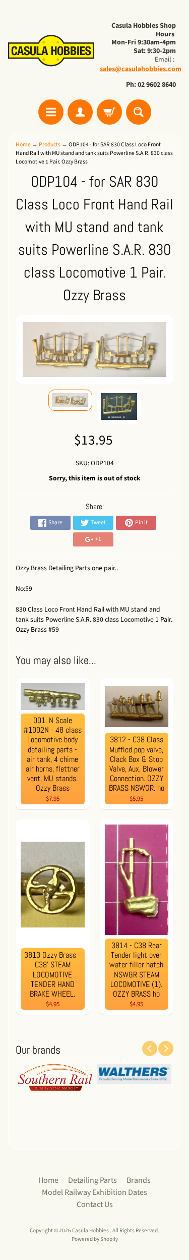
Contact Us (95, 1204)
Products (49, 144)
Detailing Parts (92, 1180)
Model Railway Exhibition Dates (94, 1192)
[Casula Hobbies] (51, 51)
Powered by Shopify (95, 1239)
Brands (139, 1180)
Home (23, 144)
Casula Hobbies (91, 1230)
